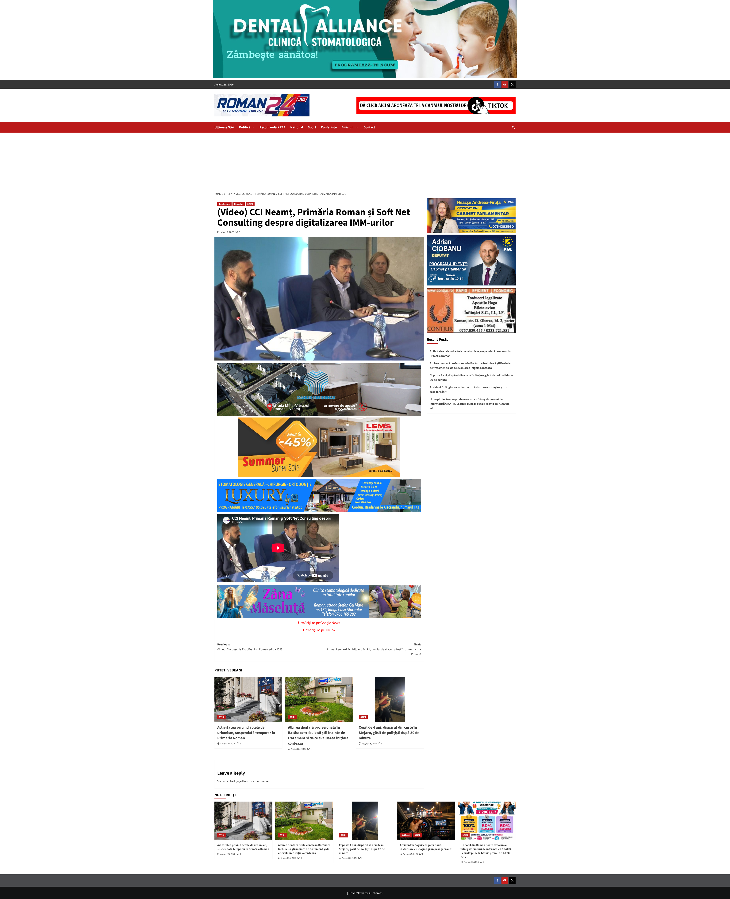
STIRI (250, 204)
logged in (240, 781)
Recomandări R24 (272, 127)
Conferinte (329, 127)
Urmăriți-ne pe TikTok (319, 630)
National (296, 127)
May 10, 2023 (227, 232)
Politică (244, 127)
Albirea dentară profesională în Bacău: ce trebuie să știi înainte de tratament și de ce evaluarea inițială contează (318, 735)
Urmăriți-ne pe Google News (319, 623)
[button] (513, 127)
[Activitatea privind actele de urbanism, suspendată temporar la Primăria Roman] (248, 699)
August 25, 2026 (227, 743)
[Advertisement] (365, 161)
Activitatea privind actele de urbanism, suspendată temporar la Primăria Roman (246, 733)
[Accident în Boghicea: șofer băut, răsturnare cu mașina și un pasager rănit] (426, 821)
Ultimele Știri (224, 127)
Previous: (249, 647)
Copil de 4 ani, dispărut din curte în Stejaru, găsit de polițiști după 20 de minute (389, 733)
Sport (312, 127)
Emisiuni (347, 127)
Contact (369, 127)
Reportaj (238, 204)
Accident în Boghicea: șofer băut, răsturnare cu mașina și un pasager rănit (468, 389)
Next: (374, 649)
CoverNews (356, 893)
